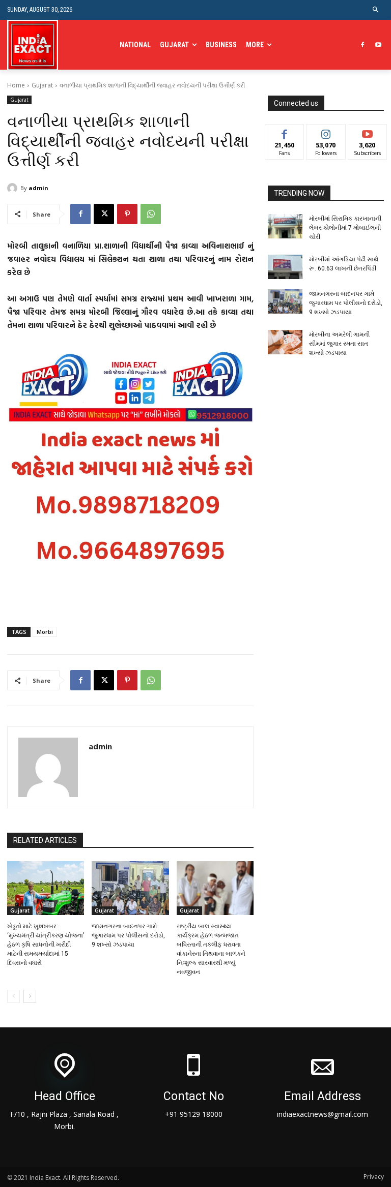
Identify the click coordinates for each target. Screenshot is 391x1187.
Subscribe (367, 132)
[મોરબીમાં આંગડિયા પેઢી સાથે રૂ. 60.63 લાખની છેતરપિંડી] (285, 267)
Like (285, 132)
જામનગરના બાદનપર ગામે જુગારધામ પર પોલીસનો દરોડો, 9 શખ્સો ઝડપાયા (128, 935)
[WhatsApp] (151, 214)
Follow (326, 132)
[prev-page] (13, 996)
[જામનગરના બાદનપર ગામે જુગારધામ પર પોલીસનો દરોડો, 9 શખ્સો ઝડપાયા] (130, 888)
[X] (104, 214)
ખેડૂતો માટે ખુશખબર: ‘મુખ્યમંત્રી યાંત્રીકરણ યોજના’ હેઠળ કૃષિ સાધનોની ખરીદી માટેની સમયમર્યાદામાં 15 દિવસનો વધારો (45, 944)
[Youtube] (378, 45)
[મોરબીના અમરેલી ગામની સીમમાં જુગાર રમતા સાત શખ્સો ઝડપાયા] (285, 342)
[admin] (13, 188)
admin (38, 188)
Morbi (45, 631)
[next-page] (29, 996)
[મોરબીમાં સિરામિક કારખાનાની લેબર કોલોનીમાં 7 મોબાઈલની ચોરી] (285, 226)
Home (16, 85)
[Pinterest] (127, 214)
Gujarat (42, 85)
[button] (376, 10)
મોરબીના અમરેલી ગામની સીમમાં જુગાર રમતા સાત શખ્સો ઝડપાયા (339, 343)
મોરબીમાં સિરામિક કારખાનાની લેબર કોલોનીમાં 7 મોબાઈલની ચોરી (345, 227)
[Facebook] (362, 45)
